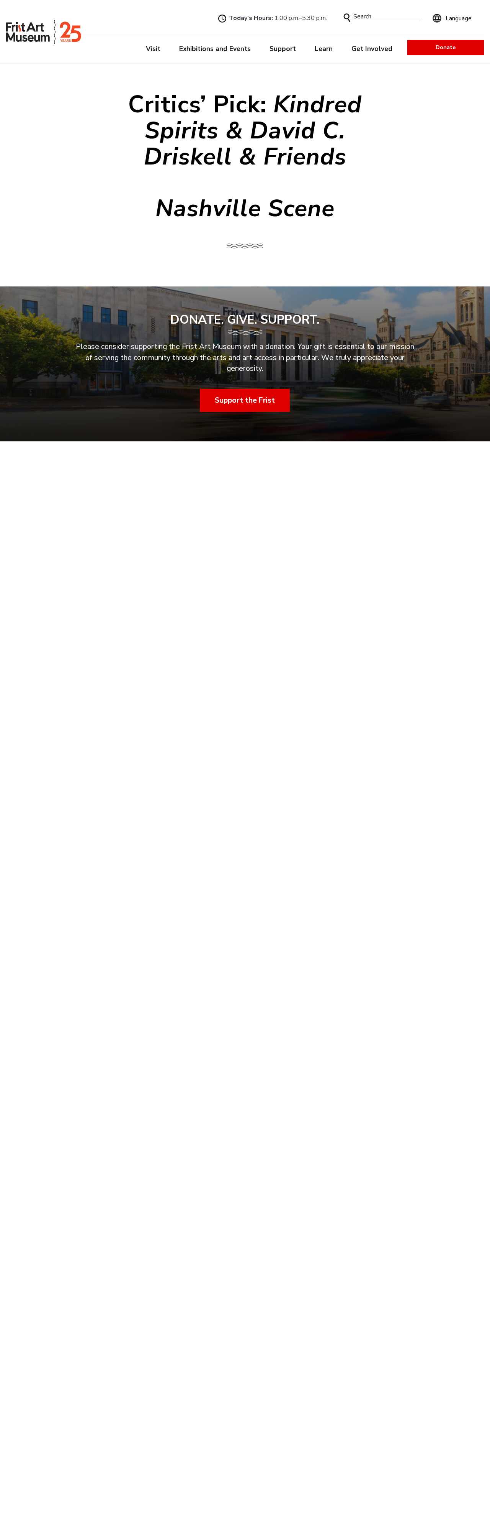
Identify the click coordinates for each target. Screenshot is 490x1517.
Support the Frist (245, 400)
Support (283, 48)
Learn (324, 48)
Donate (446, 47)
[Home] (43, 32)
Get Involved (371, 48)
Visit (153, 48)
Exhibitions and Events (215, 48)
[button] (347, 17)
